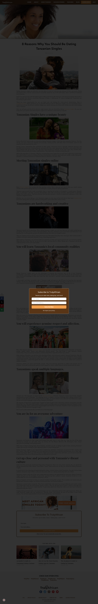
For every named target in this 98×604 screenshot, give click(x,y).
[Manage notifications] (4, 600)
